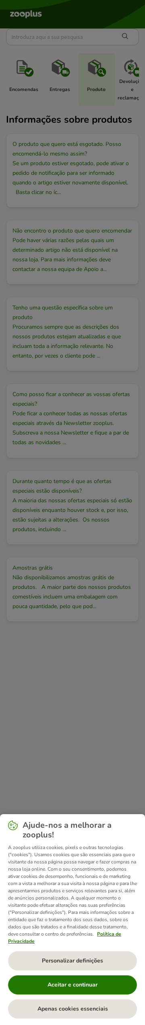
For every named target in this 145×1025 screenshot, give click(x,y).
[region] (72, 919)
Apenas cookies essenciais (72, 1009)
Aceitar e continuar (72, 985)
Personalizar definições (72, 960)
